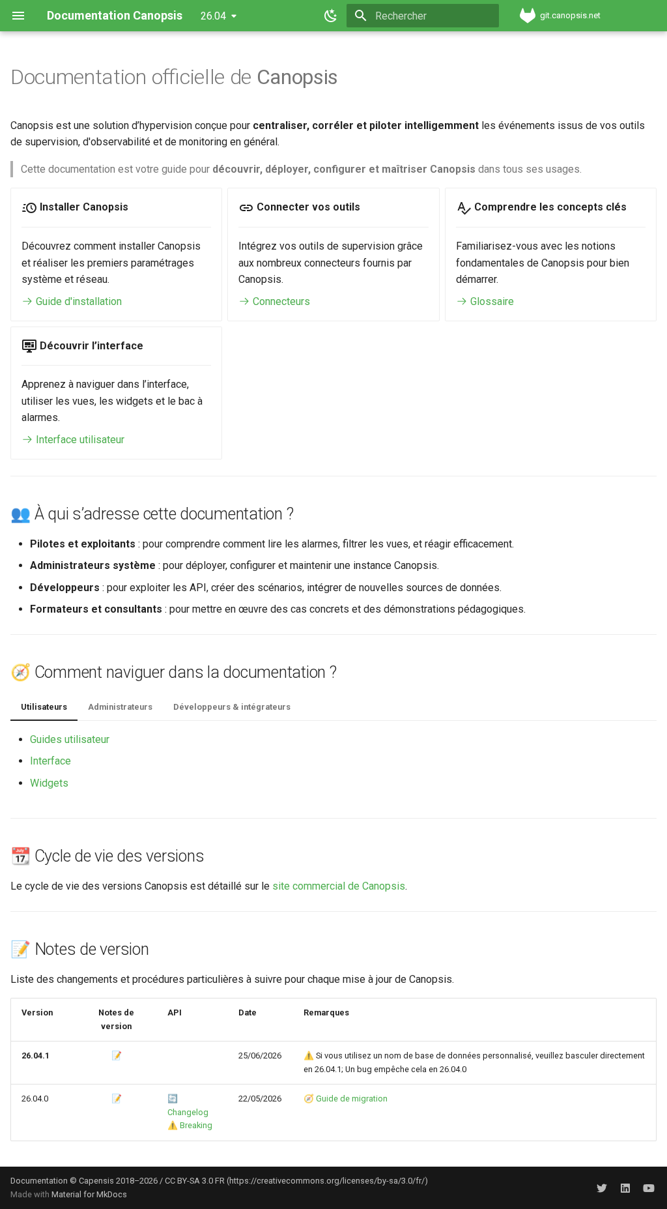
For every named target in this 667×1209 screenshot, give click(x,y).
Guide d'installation (77, 301)
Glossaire (491, 301)
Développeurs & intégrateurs (232, 707)
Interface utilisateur (78, 439)
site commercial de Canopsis (338, 886)
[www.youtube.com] (648, 1187)
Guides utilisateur (69, 739)
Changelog (187, 1112)
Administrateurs (120, 707)
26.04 (213, 16)
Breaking (196, 1125)
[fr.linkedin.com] (625, 1187)
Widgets (49, 783)
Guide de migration (352, 1098)
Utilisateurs (44, 707)
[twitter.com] (601, 1187)
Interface (50, 761)
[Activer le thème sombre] (331, 16)
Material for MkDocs (89, 1194)
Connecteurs (280, 301)
